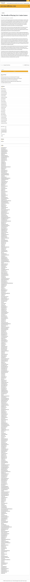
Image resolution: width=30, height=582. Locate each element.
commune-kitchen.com (4, 341)
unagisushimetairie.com (4, 181)
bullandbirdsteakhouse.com (5, 487)
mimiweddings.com (3, 567)
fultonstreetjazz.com (4, 205)
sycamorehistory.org (4, 506)
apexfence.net (3, 573)
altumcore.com (3, 435)
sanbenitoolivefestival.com (4, 312)
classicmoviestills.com (4, 313)
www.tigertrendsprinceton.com (5, 464)
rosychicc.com (3, 304)
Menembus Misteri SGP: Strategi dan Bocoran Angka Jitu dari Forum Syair (11, 78)
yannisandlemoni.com (4, 250)
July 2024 (2, 108)
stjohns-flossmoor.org (4, 401)
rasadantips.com (3, 162)
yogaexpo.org (3, 295)
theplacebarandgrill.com (4, 419)
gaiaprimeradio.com (4, 376)
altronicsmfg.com (3, 164)
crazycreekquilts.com (4, 337)
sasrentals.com (3, 268)
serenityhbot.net (3, 460)
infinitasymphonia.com (4, 346)
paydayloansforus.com (4, 170)
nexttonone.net (3, 459)
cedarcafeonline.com (4, 157)
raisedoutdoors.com (4, 235)
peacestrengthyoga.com (4, 470)
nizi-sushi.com (3, 374)
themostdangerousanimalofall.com (6, 323)
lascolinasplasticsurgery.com (5, 488)
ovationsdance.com (3, 285)
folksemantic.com (3, 243)
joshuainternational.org (4, 461)
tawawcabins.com (3, 242)
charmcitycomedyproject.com (5, 358)
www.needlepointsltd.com (4, 486)
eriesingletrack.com (3, 253)
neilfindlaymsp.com (3, 416)
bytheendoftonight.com (4, 306)
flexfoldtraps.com (3, 472)
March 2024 (2, 114)
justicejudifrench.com (4, 365)
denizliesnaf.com (3, 428)
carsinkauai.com (3, 540)
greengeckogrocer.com (4, 271)
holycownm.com (3, 408)
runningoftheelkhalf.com (4, 468)
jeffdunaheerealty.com (4, 469)
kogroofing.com (3, 192)
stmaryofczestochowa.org (4, 364)
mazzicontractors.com (4, 515)
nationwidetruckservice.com (5, 409)
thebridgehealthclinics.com (5, 444)
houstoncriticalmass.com (4, 322)
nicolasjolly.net (3, 345)
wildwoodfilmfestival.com (4, 201)
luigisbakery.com (3, 498)
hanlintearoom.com (3, 547)
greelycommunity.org (4, 349)
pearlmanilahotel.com (4, 188)
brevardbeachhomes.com (4, 224)
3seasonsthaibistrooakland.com (5, 293)
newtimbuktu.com (3, 163)
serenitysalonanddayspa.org (5, 156)
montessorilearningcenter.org (5, 533)
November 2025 (3, 94)
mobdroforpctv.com (3, 310)
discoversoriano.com (4, 315)
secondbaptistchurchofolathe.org (5, 559)
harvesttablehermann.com (4, 218)
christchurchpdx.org (4, 339)
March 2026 (2, 88)
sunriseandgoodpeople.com (5, 398)
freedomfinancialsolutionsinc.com (5, 471)
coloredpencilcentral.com (4, 232)
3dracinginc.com (3, 321)
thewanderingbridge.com (4, 366)
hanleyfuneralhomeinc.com (5, 259)
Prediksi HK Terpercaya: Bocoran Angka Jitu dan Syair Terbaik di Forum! (11, 81)
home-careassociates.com (4, 296)
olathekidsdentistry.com (4, 258)
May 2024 (2, 111)
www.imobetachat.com (4, 453)
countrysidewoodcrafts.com (5, 173)
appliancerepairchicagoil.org (5, 174)
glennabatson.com (3, 331)
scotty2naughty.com (4, 356)
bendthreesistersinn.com (4, 400)
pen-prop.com (3, 463)
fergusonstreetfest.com (4, 534)
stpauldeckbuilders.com (4, 479)
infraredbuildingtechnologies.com (5, 217)
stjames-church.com (4, 355)
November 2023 (3, 120)
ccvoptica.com (3, 496)
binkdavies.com (3, 338)
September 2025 (3, 97)
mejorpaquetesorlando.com (5, 260)
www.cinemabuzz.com (4, 503)
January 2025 (3, 101)
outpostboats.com (3, 305)
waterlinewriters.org (4, 445)
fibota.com (2, 523)
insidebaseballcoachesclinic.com (5, 539)
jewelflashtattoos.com (4, 182)
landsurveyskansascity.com (5, 478)
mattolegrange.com (3, 381)
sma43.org (2, 490)
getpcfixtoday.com (3, 183)
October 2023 (3, 121)
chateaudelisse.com (4, 199)
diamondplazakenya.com (4, 529)
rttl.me (2, 565)
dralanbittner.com (3, 249)
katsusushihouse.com (4, 348)
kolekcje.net (2, 287)
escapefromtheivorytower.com (5, 225)
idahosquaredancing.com (4, 241)
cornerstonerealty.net (4, 507)
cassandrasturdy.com (4, 311)
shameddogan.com (3, 446)
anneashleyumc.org (4, 477)
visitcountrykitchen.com (4, 384)
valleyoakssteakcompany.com (5, 425)
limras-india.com (3, 148)
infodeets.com (3, 154)
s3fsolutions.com (3, 223)
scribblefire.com (3, 294)
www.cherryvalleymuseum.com (5, 209)
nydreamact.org (3, 180)
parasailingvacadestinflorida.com (5, 542)
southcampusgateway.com (4, 198)
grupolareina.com (3, 208)
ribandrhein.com (3, 286)
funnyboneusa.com (3, 402)
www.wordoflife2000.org (4, 240)
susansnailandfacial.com (4, 462)
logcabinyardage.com (4, 451)
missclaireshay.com (4, 147)
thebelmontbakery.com (4, 171)
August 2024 (3, 107)
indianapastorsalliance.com (5, 424)
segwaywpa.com (3, 442)
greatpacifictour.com (4, 411)
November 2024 (3, 104)
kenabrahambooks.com (4, 340)
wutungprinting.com (4, 389)
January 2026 (3, 91)
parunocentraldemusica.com (5, 525)
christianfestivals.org (4, 383)
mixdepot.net (3, 504)
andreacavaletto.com (4, 297)
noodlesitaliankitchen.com (4, 179)
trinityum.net (2, 514)
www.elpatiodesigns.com (4, 521)
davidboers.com (3, 452)
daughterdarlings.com (4, 153)
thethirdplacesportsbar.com (5, 516)
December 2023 (3, 118)
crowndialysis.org (3, 277)
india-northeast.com (4, 227)
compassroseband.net (4, 434)
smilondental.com (3, 266)
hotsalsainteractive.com (4, 155)
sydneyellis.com (3, 276)
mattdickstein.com (3, 454)
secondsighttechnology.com (5, 269)
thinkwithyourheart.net (4, 236)
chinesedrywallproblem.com (5, 399)
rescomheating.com (4, 566)
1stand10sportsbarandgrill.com (5, 261)
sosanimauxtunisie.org (4, 191)
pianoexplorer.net (3, 512)
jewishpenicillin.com (4, 280)
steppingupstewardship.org (5, 495)
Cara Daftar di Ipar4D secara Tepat (6, 82)
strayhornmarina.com (4, 332)
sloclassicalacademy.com (4, 329)
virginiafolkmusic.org (4, 284)
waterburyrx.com (3, 420)
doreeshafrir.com (3, 357)
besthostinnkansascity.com (5, 568)
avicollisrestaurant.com (4, 417)
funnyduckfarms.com (4, 548)
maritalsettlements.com (4, 390)
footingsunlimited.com (4, 480)
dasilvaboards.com (3, 330)
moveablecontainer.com (4, 207)
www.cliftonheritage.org (4, 489)
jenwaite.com (3, 549)
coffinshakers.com (3, 363)
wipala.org (2, 302)
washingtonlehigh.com (4, 497)
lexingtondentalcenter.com (4, 275)
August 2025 (3, 98)
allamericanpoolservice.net (5, 279)
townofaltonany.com (4, 393)
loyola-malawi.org (3, 303)
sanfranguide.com (3, 319)
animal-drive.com (3, 436)
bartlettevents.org (3, 206)
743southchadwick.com (4, 226)
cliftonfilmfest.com (3, 233)
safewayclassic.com (4, 172)
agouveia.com (3, 558)
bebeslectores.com (3, 214)
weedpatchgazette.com (4, 251)
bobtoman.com (3, 190)
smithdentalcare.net (4, 569)
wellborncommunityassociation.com (6, 200)
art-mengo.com (3, 375)
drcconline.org (3, 418)
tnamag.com (2, 437)
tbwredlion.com (3, 530)
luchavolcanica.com (4, 407)
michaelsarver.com (3, 270)
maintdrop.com (3, 189)
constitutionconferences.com (5, 429)
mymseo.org (2, 560)
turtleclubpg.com (3, 410)
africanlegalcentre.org (4, 347)
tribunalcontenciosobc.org (4, 328)
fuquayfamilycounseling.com (5, 557)
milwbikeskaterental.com (4, 391)
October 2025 (3, 95)
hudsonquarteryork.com (4, 522)
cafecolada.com (3, 314)
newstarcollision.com (8, 6)
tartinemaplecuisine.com (4, 372)
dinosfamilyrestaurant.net (4, 216)
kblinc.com (2, 252)
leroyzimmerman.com (4, 551)
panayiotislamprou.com (4, 197)
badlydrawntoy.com (3, 455)
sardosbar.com (3, 244)
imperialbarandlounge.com (5, 234)
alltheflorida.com (3, 538)
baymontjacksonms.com (4, 392)
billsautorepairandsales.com (5, 531)
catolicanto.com (3, 288)
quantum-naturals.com (4, 532)
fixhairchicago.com (3, 427)
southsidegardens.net (4, 513)
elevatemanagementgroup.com (5, 550)
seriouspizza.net (3, 433)
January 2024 (3, 117)
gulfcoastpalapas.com (4, 443)
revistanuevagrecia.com (4, 354)
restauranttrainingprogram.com (5, 278)
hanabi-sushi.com (3, 499)
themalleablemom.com (4, 367)
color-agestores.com (4, 301)
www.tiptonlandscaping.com (5, 494)
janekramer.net (3, 373)
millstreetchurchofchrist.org (5, 541)
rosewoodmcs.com (3, 505)
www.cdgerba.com (3, 524)
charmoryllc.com (3, 320)
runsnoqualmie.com (4, 481)
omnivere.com (3, 161)
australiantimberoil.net (4, 215)
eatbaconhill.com (3, 165)
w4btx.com (2, 262)
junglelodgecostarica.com (4, 382)
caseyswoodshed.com (4, 426)
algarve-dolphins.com (4, 385)
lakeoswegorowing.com (4, 556)
